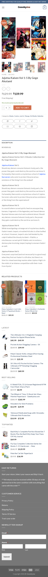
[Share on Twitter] (32, 121)
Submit (7, 557)
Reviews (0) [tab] (6, 147)
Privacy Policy (7, 501)
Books (11, 74)
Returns (5, 505)
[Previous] (5, 38)
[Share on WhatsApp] (8, 121)
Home (4, 74)
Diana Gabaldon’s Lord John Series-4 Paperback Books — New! (12, 311)
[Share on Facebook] (20, 121)
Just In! (22, 116)
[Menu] (3, 7)
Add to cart (22, 108)
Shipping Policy (8, 509)
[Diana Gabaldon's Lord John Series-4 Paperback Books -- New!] (12, 292)
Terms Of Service (8, 514)
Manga (27, 116)
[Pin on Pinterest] (20, 126)
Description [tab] (7, 143)
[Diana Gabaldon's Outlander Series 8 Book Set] (35, 292)
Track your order (8, 518)
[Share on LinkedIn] (32, 126)
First (3, 550)
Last (26, 550)
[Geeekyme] (24, 7)
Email (5, 533)
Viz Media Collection (36, 116)
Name (5, 542)
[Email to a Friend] (8, 126)
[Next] (42, 38)
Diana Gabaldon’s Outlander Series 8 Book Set (35, 310)
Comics (16, 116)
